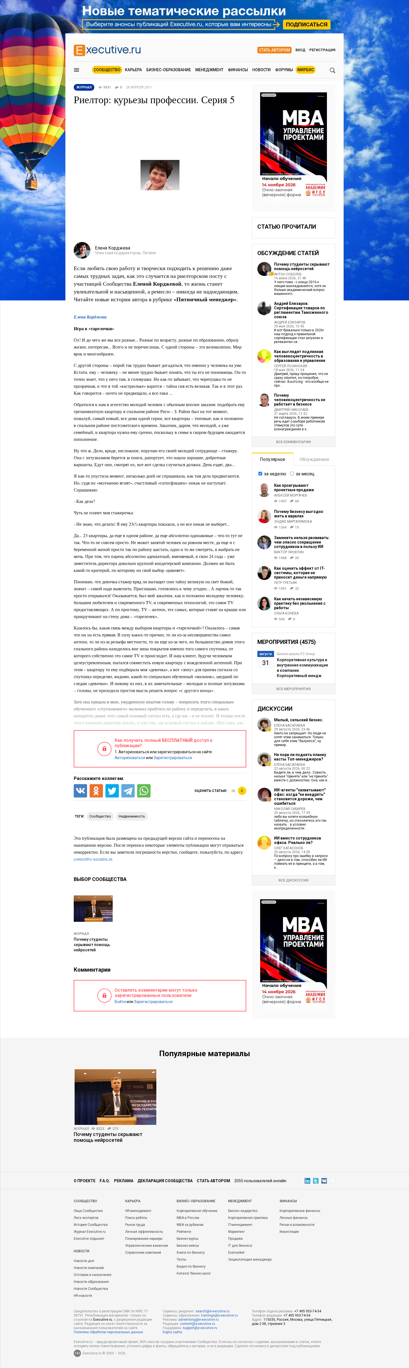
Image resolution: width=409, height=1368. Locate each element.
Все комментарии (293, 442)
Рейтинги (184, 1232)
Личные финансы (294, 1218)
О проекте (84, 1181)
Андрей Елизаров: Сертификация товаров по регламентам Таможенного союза (301, 310)
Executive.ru (102, 1320)
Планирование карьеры (143, 1239)
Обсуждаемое (314, 459)
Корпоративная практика (248, 1218)
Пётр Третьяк (285, 583)
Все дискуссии (294, 880)
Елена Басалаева (289, 725)
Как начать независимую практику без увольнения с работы (300, 603)
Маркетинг (236, 1232)
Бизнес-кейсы (188, 1246)
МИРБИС (305, 70)
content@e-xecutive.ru (197, 1324)
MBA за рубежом (190, 1225)
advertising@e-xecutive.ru (198, 1320)
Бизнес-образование (168, 70)
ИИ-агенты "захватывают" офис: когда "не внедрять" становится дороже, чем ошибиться (300, 797)
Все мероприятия (293, 689)
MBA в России (188, 1218)
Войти (120, 1001)
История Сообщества (91, 1225)
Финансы (238, 70)
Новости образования (91, 1282)
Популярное (272, 459)
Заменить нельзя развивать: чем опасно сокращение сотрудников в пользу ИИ (301, 542)
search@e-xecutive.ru (213, 1311)
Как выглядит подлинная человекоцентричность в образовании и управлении (299, 356)
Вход (300, 50)
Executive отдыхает (89, 1239)
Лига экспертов (86, 1218)
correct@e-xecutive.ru (93, 859)
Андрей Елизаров (289, 322)
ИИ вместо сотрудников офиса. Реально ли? (297, 840)
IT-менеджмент (240, 1225)
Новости (261, 70)
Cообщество (85, 1201)
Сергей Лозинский (290, 366)
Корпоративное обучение (197, 1211)
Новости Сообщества (91, 1289)
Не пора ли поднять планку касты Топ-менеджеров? (300, 756)
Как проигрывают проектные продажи (294, 487)
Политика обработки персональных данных (108, 1332)
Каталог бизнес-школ (194, 1273)
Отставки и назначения (92, 1275)
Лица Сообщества (88, 1211)
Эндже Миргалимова (293, 522)
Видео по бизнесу (191, 1266)
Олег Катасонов (288, 848)
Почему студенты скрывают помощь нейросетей (92, 944)
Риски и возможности (297, 1225)
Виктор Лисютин (289, 552)
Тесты (181, 1259)
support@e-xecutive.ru (200, 1328)
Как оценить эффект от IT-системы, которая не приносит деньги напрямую (300, 572)
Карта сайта (172, 1332)
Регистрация (322, 50)
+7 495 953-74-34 (307, 1311)
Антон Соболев (288, 274)
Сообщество (107, 70)
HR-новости (83, 1296)
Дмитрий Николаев (291, 410)
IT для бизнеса (240, 1246)
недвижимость (132, 816)
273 (115, 1129)
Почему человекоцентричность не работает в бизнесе (299, 399)
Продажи (235, 1239)
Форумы (284, 70)
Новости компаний (89, 1268)
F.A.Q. (105, 1181)
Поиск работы (136, 1218)
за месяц (305, 473)
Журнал (81, 934)
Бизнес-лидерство (242, 1211)
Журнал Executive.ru (90, 1232)
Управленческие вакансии (146, 1246)
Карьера (133, 70)
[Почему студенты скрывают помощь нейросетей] (115, 1097)
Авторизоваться (130, 757)
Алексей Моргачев (290, 495)
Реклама (123, 1181)
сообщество (100, 816)
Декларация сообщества (165, 1181)
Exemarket (236, 1253)
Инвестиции (289, 1232)
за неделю (275, 473)
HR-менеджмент (138, 1211)
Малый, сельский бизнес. (298, 720)
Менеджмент (209, 70)
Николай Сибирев (289, 809)
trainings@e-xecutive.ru (219, 1315)
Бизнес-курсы (187, 1239)
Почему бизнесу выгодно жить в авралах (298, 513)
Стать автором (274, 50)
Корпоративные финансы (300, 1211)
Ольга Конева (286, 613)
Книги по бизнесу (191, 1253)
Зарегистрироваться (173, 757)
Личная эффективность (144, 1232)
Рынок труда (135, 1225)
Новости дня (84, 1261)
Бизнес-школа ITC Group (296, 654)
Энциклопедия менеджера (250, 1259)
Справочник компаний (143, 1253)
